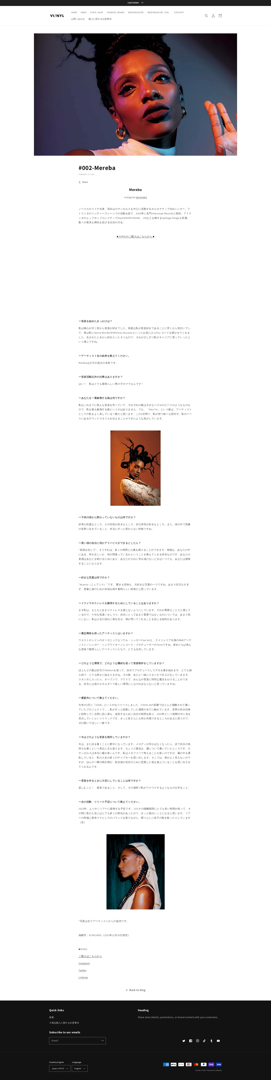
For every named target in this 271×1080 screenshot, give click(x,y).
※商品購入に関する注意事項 (64, 1022)
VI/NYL (203, 1070)
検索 (51, 1017)
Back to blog (137, 990)
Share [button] (85, 182)
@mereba (141, 197)
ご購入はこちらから (90, 956)
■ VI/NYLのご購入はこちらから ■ (135, 236)
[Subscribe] (102, 1040)
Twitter (82, 970)
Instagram (84, 963)
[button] (206, 15)
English (77, 1068)
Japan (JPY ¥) (58, 1068)
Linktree (83, 977)
